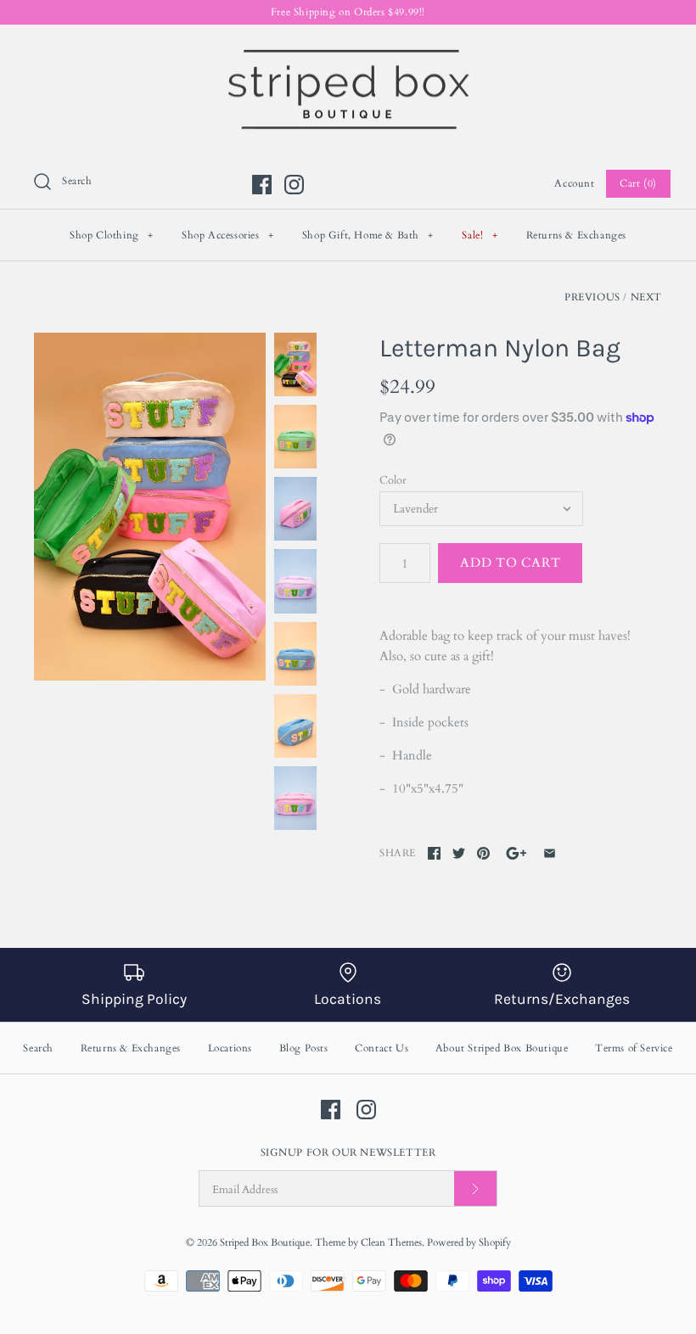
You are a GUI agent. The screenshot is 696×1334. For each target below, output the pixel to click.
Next (646, 297)
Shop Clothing (112, 235)
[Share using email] (549, 853)
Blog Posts (303, 1048)
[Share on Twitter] (458, 853)
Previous (592, 297)
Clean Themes (391, 1242)
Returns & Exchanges (576, 235)
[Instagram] (294, 184)
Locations (230, 1048)
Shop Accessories (228, 235)
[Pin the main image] (483, 853)
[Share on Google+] (516, 853)
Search (38, 1048)
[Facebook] (262, 184)
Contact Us (381, 1048)
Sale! (479, 235)
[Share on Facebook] (434, 853)
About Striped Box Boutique (502, 1048)
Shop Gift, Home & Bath (368, 235)
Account (574, 183)
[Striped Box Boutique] (348, 51)
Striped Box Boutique (265, 1242)
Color (393, 480)
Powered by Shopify (469, 1242)
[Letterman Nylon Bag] (150, 507)
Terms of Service (634, 1048)
